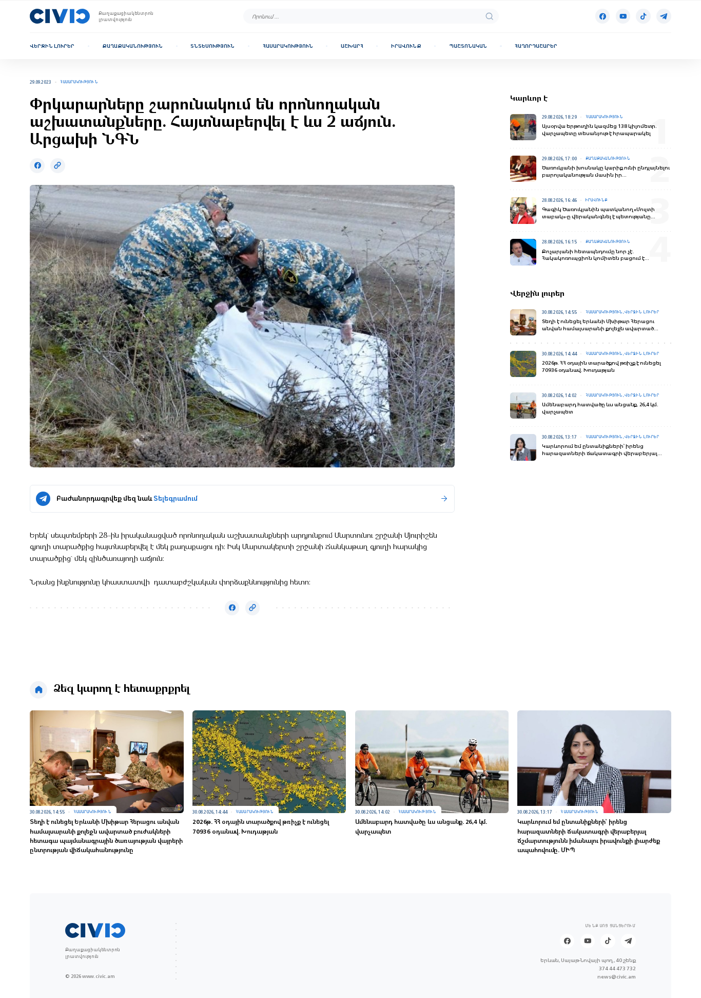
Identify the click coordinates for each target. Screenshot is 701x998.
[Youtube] (623, 16)
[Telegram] (663, 16)
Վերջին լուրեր (52, 46)
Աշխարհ (352, 46)
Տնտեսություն (212, 46)
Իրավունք (406, 46)
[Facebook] (602, 16)
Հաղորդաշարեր (536, 46)
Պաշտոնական (468, 46)
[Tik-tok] (643, 16)
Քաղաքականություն (132, 46)
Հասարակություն (288, 46)
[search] (489, 16)
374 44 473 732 (617, 968)
